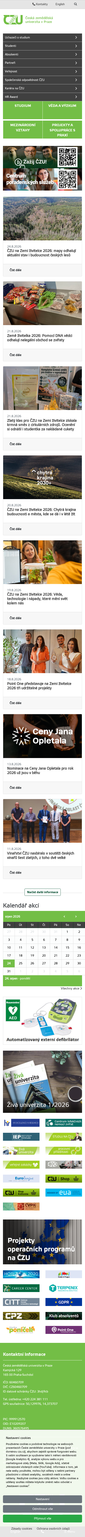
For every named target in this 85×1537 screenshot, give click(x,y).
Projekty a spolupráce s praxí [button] (62, 130)
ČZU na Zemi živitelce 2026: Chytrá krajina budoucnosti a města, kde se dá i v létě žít (41, 512)
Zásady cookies (21, 1528)
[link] (42, 20)
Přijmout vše (42, 1518)
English (60, 4)
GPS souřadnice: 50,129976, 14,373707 (30, 1403)
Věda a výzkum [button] (62, 106)
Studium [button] (23, 106)
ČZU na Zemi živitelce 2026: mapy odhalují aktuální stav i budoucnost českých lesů (41, 253)
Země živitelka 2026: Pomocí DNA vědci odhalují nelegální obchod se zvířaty (39, 338)
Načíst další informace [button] (42, 892)
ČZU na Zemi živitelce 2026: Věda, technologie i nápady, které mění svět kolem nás (37, 598)
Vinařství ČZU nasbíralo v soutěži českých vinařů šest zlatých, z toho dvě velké (40, 855)
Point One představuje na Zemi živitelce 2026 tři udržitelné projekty (39, 686)
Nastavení (42, 1499)
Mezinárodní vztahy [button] (23, 127)
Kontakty (41, 4)
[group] (42, 1082)
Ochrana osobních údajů (53, 1528)
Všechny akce (70, 988)
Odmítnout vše (42, 1508)
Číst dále (15, 270)
